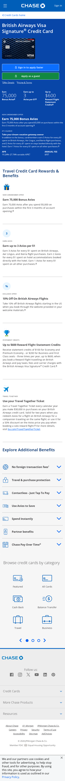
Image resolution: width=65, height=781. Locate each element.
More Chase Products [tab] (34, 702)
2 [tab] (32, 640)
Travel (19, 628)
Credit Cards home (14, 15)
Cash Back (18, 607)
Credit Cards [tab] (34, 691)
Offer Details (8, 82)
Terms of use (50, 729)
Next (44, 640)
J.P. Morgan (28, 725)
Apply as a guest (40, 76)
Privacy (24, 729)
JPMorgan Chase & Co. (48, 725)
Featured (18, 586)
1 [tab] (27, 640)
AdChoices (47, 733)
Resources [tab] (34, 713)
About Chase (12, 725)
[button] (61, 757)
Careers (12, 729)
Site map (33, 733)
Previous (20, 640)
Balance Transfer (47, 607)
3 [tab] (38, 640)
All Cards (47, 586)
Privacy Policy (10, 777)
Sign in (59, 5)
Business (47, 628)
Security (36, 729)
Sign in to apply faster (38, 67)
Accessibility (19, 733)
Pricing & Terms (24, 82)
